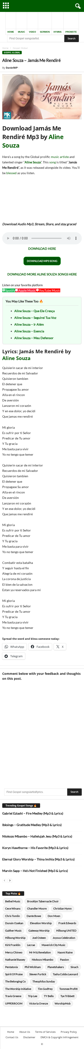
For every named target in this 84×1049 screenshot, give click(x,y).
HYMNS (58, 32)
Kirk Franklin (12, 945)
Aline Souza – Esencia (29, 331)
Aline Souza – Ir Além (29, 324)
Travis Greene (13, 996)
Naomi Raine (65, 952)
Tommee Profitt (68, 988)
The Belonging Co (15, 981)
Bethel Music (12, 901)
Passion (64, 959)
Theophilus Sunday (43, 981)
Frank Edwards (67, 923)
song (52, 162)
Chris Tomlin (12, 916)
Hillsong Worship (15, 937)
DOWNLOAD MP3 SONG (42, 261)
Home (5, 48)
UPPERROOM (13, 1003)
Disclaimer (29, 1037)
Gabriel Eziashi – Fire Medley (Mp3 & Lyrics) (32, 813)
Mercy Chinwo (13, 952)
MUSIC (21, 32)
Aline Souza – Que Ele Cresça (34, 311)
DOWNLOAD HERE (42, 248)
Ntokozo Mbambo (42, 959)
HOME (10, 32)
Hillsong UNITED (66, 930)
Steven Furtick (37, 974)
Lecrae (31, 945)
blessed (11, 173)
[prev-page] (4, 880)
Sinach (74, 967)
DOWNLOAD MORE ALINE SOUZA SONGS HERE (42, 274)
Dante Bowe (34, 916)
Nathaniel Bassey (15, 959)
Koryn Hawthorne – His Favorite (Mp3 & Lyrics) (35, 848)
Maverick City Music (53, 945)
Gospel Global (12, 52)
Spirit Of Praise (14, 974)
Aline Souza (33, 162)
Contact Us (12, 1037)
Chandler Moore (37, 908)
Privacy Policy (69, 1031)
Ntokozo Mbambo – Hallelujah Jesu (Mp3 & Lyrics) (37, 836)
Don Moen (54, 916)
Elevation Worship (41, 923)
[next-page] (10, 880)
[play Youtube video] (42, 96)
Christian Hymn (62, 908)
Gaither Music (13, 930)
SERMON (45, 32)
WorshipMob (63, 1003)
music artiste (60, 157)
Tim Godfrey (45, 988)
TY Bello (49, 996)
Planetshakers (55, 967)
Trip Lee (32, 996)
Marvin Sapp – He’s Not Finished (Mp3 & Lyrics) (35, 871)
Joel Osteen (39, 937)
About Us (24, 1031)
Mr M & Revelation (40, 952)
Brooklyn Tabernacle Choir (43, 901)
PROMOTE (71, 32)
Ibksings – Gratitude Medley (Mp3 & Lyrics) (32, 825)
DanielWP (12, 67)
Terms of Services (45, 1031)
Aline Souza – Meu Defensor (34, 338)
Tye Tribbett (67, 996)
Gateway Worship (39, 930)
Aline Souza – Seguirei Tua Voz (35, 318)
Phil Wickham (33, 967)
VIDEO (32, 32)
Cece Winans (12, 908)
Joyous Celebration (64, 937)
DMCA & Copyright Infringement (59, 1037)
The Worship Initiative (18, 988)
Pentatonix (11, 967)
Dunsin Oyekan (14, 923)
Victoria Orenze (38, 1003)
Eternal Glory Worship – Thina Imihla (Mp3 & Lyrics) (38, 859)
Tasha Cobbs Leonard (65, 974)
